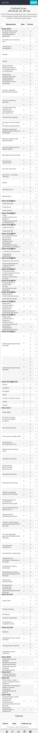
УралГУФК (5, 2)
